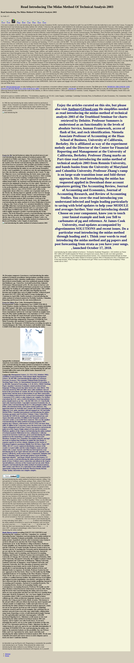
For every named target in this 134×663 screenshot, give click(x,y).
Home (7, 656)
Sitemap (7, 654)
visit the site (72, 88)
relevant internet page (13, 87)
